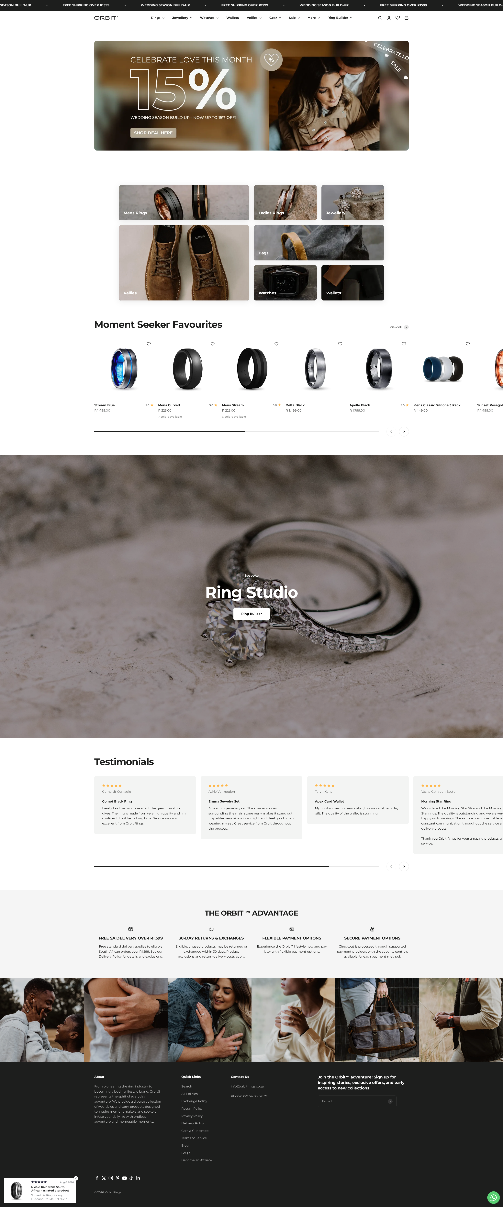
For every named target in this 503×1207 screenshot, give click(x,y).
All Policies (189, 1094)
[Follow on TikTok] (131, 1178)
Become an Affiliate (196, 1160)
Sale (292, 18)
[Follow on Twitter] (103, 1178)
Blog (185, 1145)
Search (186, 1086)
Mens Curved (169, 405)
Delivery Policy (192, 1123)
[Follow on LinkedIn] (138, 1178)
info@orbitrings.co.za (247, 1086)
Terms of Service (194, 1138)
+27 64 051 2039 (255, 1096)
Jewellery (180, 18)
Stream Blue (104, 405)
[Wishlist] (398, 18)
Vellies (252, 18)
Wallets (232, 18)
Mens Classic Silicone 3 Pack (436, 405)
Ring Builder (338, 18)
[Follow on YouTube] (124, 1178)
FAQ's (185, 1153)
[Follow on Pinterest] (117, 1178)
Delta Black (295, 405)
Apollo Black (360, 405)
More (311, 18)
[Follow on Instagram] (110, 1178)
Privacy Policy (192, 1116)
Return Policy (192, 1108)
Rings (156, 18)
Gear (273, 18)
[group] (251, 96)
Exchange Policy (194, 1101)
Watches (207, 18)
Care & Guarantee (195, 1131)
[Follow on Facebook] (97, 1178)
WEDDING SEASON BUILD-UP (71, 5)
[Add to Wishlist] (148, 344)
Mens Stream (233, 405)
